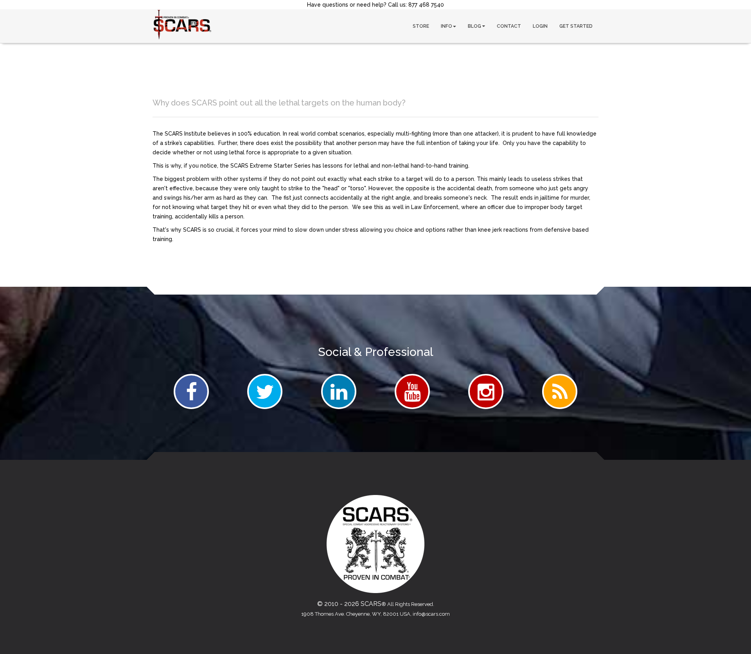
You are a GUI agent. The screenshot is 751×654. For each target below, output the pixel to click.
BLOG (475, 26)
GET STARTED (576, 26)
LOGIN (540, 26)
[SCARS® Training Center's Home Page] (182, 24)
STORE (421, 26)
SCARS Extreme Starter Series (270, 166)
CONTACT (509, 26)
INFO (446, 26)
